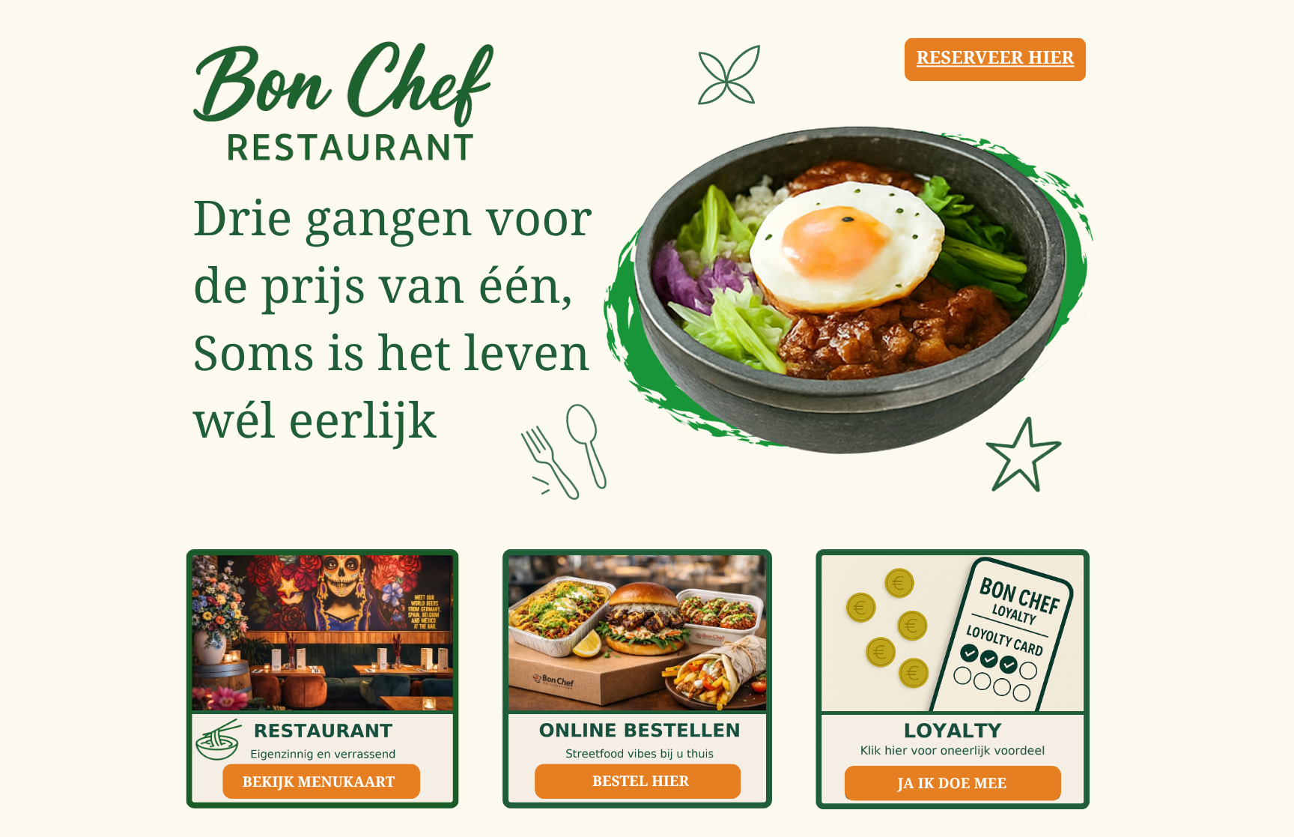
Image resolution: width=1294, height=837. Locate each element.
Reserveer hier (996, 57)
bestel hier (640, 780)
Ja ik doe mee (952, 783)
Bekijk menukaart (319, 781)
